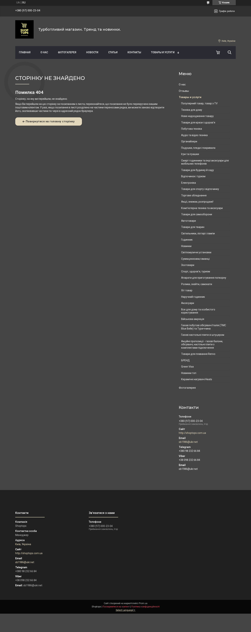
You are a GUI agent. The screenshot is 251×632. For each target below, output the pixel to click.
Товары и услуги (163, 52)
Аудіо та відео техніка (194, 135)
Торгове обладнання (194, 195)
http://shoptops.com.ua (192, 432)
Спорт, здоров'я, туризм (195, 271)
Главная (25, 52)
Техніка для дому (191, 109)
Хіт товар (186, 290)
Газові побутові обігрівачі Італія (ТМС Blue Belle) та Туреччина (203, 327)
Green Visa (187, 366)
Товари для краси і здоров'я (198, 122)
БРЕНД (185, 360)
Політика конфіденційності (145, 606)
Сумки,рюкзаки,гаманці (195, 258)
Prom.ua (143, 603)
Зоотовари (187, 265)
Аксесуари (187, 303)
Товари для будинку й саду (197, 170)
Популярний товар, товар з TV (199, 103)
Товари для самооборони (196, 214)
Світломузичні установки (196, 252)
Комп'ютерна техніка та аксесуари (202, 208)
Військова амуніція (192, 319)
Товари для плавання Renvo (198, 353)
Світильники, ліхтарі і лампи (198, 233)
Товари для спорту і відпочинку (200, 189)
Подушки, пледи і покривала (198, 147)
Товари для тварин (192, 227)
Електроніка (188, 182)
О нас (44, 52)
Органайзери (189, 141)
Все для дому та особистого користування (198, 311)
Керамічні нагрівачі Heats (196, 379)
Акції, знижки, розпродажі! (197, 201)
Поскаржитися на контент (116, 606)
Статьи (113, 52)
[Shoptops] (24, 29)
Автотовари (188, 220)
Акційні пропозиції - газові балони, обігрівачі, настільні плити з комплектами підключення (202, 344)
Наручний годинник (193, 296)
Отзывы (184, 91)
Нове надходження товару (197, 116)
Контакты (134, 52)
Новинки (186, 246)
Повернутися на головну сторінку (50, 121)
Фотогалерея (67, 52)
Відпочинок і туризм (193, 176)
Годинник (187, 239)
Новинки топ (188, 373)
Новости (92, 52)
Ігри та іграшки (190, 154)
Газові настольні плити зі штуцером (202, 334)
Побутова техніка (191, 128)
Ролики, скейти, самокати (196, 284)
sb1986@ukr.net (188, 441)
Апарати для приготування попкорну (203, 277)
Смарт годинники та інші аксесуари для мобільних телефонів (205, 162)
